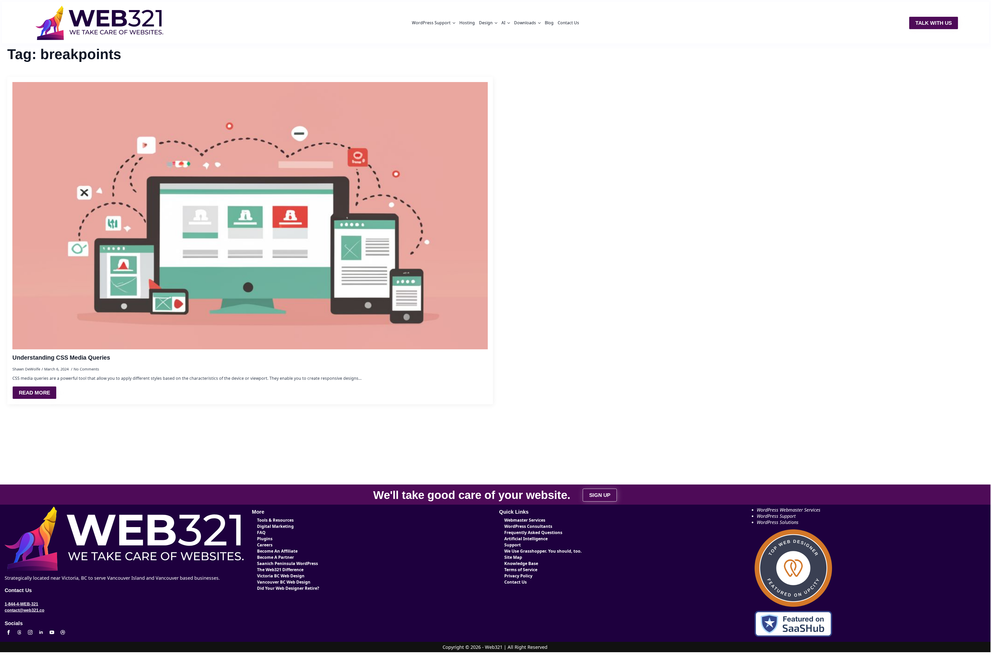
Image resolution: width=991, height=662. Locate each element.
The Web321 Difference (280, 569)
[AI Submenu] (508, 23)
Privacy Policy (518, 576)
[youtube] (52, 632)
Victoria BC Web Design (281, 576)
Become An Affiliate (277, 551)
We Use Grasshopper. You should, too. (543, 551)
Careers (265, 545)
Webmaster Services (524, 520)
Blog (549, 23)
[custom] (19, 632)
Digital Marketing (275, 526)
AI (503, 23)
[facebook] (8, 632)
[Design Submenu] (496, 23)
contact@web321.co (24, 610)
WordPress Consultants (528, 526)
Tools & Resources (275, 520)
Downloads (525, 23)
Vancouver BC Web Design (283, 582)
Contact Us (568, 23)
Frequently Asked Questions (533, 532)
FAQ (261, 532)
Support (512, 545)
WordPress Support (431, 23)
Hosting (467, 23)
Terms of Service (520, 569)
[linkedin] (41, 632)
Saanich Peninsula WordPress (287, 563)
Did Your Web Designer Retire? (288, 588)
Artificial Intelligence (526, 539)
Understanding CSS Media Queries (61, 357)
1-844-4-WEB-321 (21, 604)
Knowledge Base (521, 563)
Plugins (265, 539)
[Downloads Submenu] (539, 23)
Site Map (513, 557)
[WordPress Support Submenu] (454, 23)
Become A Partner (275, 557)
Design (486, 23)
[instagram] (30, 632)
